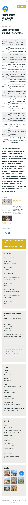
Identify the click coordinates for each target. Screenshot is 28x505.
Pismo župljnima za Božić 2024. (14, 241)
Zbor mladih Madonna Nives (14, 430)
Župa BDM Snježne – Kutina (9, 17)
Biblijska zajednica (9, 448)
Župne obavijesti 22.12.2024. (13, 246)
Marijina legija (8, 453)
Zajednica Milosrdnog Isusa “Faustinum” (11, 457)
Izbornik (22, 6)
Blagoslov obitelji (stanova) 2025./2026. (6, 207)
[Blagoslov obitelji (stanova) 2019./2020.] (19, 206)
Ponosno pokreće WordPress (10, 500)
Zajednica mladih (8, 438)
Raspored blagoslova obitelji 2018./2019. (6, 223)
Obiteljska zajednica (9, 435)
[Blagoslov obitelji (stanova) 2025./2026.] (7, 202)
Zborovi (6, 425)
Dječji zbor (9, 427)
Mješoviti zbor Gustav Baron (14, 433)
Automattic (14, 502)
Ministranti (7, 440)
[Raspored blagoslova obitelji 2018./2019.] (7, 218)
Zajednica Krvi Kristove (10, 446)
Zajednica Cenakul (9, 451)
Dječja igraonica (8, 443)
